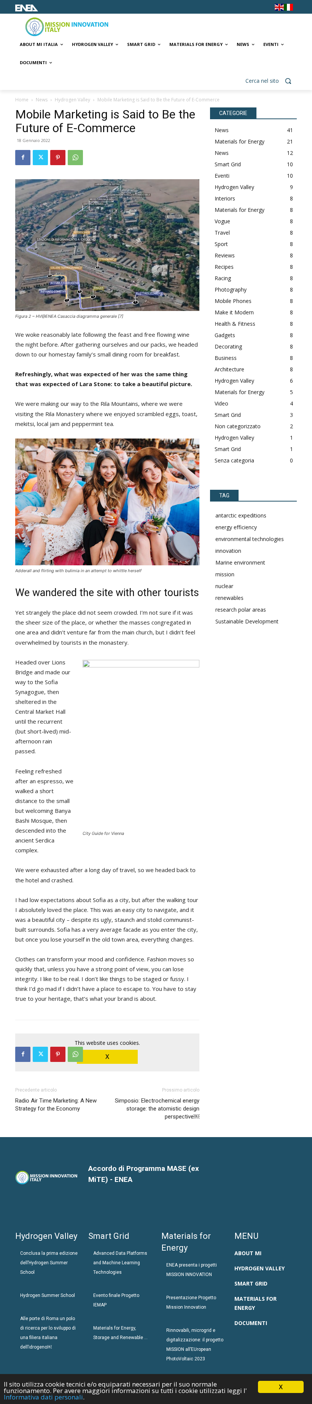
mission (224, 574)
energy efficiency (236, 527)
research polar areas (240, 609)
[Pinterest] (57, 157)
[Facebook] (22, 157)
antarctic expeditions (240, 515)
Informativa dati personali (43, 1397)
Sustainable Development (247, 621)
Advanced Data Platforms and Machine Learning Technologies (120, 1263)
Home (22, 99)
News (42, 99)
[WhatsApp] (75, 157)
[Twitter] (40, 157)
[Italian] (288, 8)
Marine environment (240, 562)
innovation (228, 550)
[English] (279, 8)
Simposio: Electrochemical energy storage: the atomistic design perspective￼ (157, 1108)
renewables (229, 597)
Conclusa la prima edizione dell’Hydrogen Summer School (49, 1263)
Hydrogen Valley (72, 99)
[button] (271, 81)
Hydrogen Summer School (47, 1295)
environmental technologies (249, 539)
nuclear (224, 586)
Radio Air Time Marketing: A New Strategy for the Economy (56, 1104)
